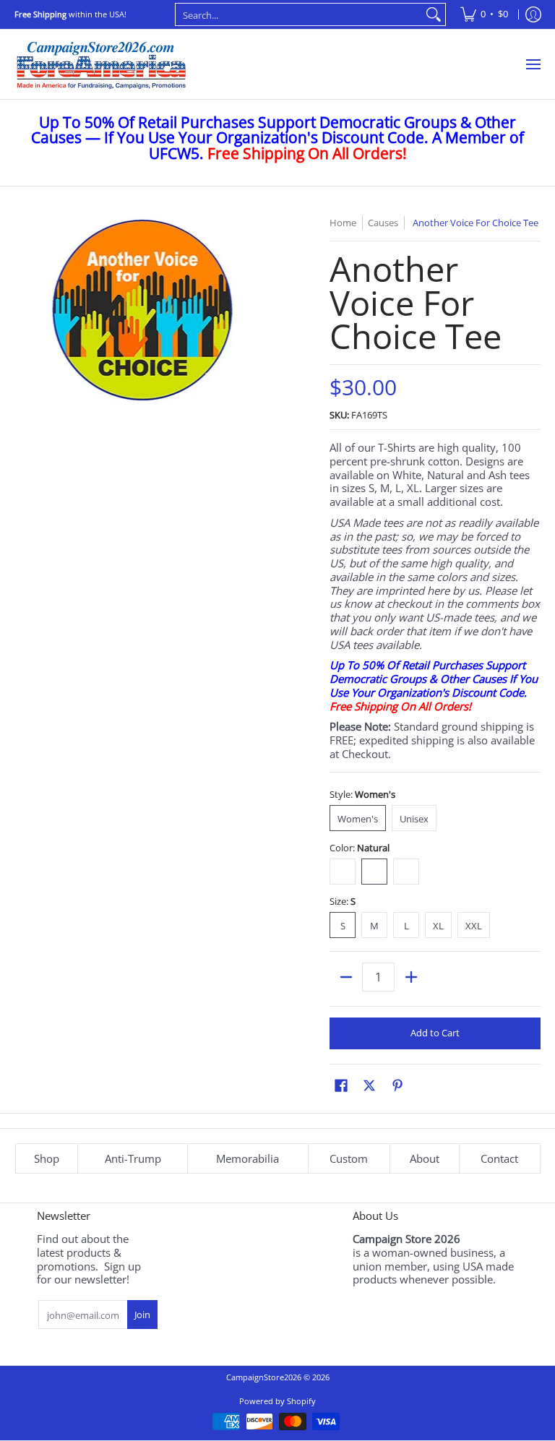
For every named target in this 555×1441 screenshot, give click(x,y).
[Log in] (533, 14)
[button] (341, 1085)
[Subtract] (346, 977)
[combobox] (299, 14)
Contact (499, 1158)
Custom (349, 1158)
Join (142, 1314)
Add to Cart (435, 1032)
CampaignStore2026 (263, 1377)
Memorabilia (247, 1158)
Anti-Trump (133, 1158)
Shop (46, 1158)
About (424, 1158)
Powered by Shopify (277, 1400)
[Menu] (533, 64)
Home (343, 222)
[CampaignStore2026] (101, 64)
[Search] (433, 14)
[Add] (411, 977)
